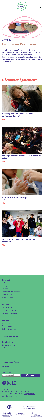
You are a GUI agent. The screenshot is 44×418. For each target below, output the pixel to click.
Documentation (8, 345)
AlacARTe (6, 323)
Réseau (5, 304)
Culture (5, 283)
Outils (4, 351)
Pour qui (6, 280)
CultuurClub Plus (9, 329)
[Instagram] (9, 383)
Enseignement (8, 286)
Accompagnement (10, 336)
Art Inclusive (7, 326)
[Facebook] (4, 383)
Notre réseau (7, 307)
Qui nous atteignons (10, 313)
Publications (7, 348)
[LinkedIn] (14, 383)
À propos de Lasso (10, 362)
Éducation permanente (11, 292)
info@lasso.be (29, 393)
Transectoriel (7, 297)
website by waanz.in (10, 396)
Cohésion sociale (8, 294)
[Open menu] (40, 7)
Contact (5, 366)
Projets (5, 320)
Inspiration (7, 342)
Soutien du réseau (9, 310)
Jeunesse (5, 289)
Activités (6, 358)
